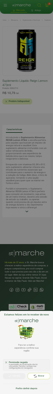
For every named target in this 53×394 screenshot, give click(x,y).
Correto (16, 376)
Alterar (41, 376)
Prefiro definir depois (26, 389)
